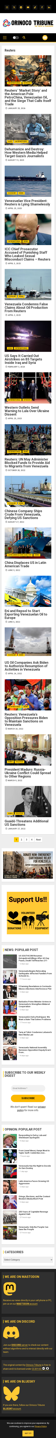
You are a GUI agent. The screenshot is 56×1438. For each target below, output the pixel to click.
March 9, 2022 (15, 780)
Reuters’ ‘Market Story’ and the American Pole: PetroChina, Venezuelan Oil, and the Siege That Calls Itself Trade (28, 97)
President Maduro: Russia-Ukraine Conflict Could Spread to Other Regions (28, 773)
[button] (5, 39)
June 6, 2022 (14, 622)
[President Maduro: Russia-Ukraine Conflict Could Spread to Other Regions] (28, 750)
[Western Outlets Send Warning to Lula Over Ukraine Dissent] (28, 388)
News (21, 193)
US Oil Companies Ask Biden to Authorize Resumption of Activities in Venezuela (26, 666)
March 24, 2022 (15, 729)
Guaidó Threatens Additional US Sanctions (26, 823)
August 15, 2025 (16, 160)
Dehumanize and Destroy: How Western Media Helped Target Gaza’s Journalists (26, 152)
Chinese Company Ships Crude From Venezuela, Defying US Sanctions (23, 514)
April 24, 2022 (15, 673)
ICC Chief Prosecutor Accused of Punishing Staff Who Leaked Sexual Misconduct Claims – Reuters (27, 254)
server (20, 1345)
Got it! (28, 1433)
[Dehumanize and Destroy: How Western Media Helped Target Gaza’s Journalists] (28, 129)
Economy (12, 193)
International (14, 83)
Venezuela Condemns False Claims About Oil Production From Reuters (26, 307)
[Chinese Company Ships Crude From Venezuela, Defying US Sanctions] (28, 491)
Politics (19, 762)
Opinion (27, 83)
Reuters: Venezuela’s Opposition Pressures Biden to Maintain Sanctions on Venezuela (26, 719)
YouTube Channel (41, 37)
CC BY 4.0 (36, 1369)
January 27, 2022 (17, 829)
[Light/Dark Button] (16, 37)
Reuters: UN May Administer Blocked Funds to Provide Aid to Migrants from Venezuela (27, 462)
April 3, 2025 (14, 315)
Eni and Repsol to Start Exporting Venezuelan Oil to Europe (26, 614)
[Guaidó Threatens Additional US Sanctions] (28, 801)
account (26, 1304)
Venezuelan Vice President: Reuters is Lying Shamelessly (27, 202)
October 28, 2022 (16, 470)
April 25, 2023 (15, 418)
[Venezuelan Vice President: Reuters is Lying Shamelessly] (28, 181)
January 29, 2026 (17, 108)
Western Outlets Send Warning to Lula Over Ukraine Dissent (27, 411)
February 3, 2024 (16, 367)
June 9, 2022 (14, 570)
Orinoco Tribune (34, 1365)
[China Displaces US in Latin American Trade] (28, 543)
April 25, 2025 (15, 208)
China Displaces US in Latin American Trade (25, 564)
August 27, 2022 (16, 522)
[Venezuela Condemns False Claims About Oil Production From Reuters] (28, 284)
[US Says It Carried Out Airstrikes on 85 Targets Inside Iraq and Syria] (28, 336)
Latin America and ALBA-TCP (19, 555)
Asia (10, 141)
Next (38, 839)
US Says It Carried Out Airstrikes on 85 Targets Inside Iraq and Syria (23, 359)
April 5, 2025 (14, 263)
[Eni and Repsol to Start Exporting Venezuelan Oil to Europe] (28, 591)
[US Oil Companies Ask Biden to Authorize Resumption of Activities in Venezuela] (28, 643)
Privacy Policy (41, 1426)
